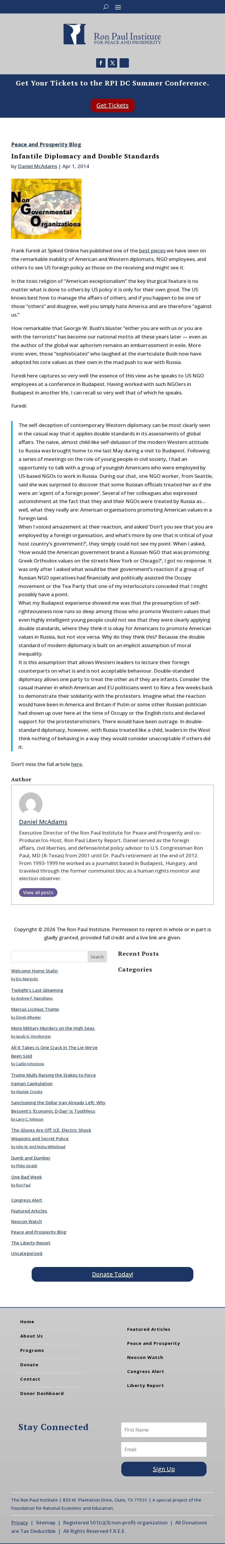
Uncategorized (26, 1253)
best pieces (152, 250)
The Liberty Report (30, 1243)
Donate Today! (112, 1274)
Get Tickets (112, 105)
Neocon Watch (26, 1221)
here (76, 764)
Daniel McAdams (37, 166)
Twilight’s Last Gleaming (37, 990)
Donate (29, 1364)
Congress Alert (26, 1200)
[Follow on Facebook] (100, 63)
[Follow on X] (112, 63)
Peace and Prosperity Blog (46, 144)
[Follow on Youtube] (124, 63)
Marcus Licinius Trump (35, 1009)
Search (97, 957)
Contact (30, 1379)
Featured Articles (29, 1211)
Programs (32, 1350)
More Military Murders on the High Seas (53, 1028)
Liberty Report (145, 1385)
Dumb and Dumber (30, 1158)
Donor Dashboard (42, 1393)
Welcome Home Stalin (34, 971)
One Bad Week (26, 1177)
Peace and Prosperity (153, 1343)
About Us (31, 1336)
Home (27, 1321)
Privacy (19, 1522)
